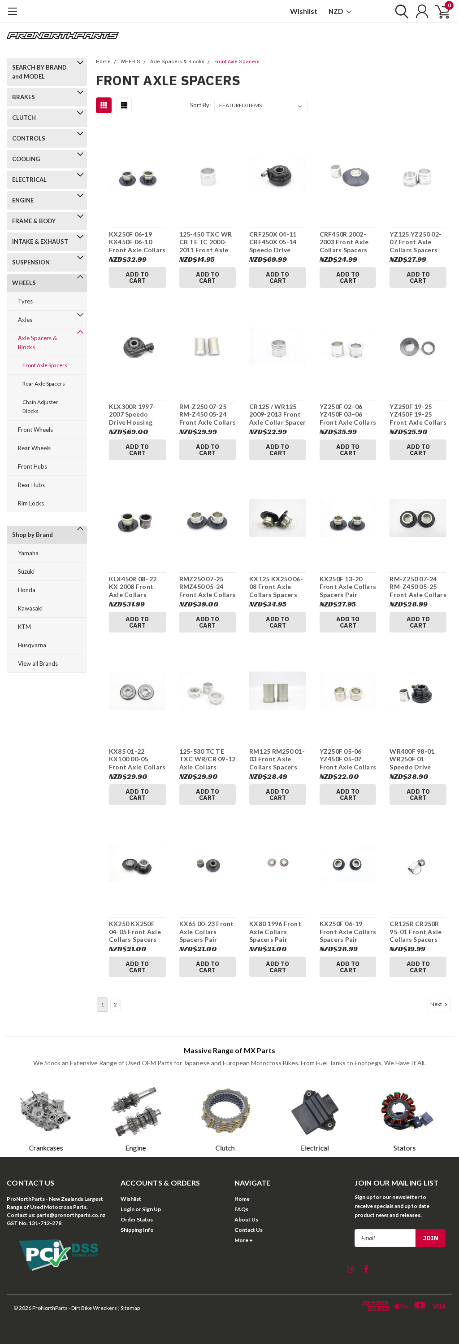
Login (127, 1209)
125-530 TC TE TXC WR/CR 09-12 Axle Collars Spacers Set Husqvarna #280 (207, 759)
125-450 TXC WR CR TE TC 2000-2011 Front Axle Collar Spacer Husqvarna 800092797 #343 (205, 242)
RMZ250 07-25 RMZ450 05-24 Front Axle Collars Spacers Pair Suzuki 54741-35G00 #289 (207, 587)
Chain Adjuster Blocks (40, 406)
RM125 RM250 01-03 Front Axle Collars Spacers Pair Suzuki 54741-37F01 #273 (277, 759)
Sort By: (200, 105)
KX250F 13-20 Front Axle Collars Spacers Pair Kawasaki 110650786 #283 (348, 587)
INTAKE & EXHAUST (40, 241)
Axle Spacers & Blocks (37, 342)
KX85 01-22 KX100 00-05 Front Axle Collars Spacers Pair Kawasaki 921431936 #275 (137, 759)
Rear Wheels (34, 448)
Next (436, 1004)
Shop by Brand (32, 534)
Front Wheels (35, 429)
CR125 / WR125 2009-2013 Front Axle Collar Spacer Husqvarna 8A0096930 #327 (277, 414)
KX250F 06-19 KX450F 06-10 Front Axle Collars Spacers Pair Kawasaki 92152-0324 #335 (137, 242)
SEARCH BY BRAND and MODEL (39, 72)
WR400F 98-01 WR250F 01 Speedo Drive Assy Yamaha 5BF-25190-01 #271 (417, 759)
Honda (26, 589)
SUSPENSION (31, 262)
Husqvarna (32, 645)
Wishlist (303, 11)
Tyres (25, 301)
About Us (246, 1219)
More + (243, 1240)
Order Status (137, 1219)
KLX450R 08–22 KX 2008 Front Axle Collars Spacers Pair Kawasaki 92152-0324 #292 (135, 587)
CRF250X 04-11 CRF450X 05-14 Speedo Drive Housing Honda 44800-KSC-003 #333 (273, 242)
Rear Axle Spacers (43, 383)
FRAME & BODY (34, 220)
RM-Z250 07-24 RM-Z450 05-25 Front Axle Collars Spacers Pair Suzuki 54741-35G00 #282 (418, 587)
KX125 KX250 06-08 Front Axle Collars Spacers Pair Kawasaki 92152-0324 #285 (276, 587)
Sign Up (151, 1209)
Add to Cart (137, 277)
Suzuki (26, 571)
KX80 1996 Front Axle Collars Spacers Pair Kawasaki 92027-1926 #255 (275, 932)
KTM (24, 626)
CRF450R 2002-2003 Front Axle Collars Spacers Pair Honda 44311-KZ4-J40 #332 (344, 242)
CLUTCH (24, 117)
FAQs (241, 1209)
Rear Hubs (31, 484)
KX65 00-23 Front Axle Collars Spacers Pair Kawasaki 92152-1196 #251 (206, 932)
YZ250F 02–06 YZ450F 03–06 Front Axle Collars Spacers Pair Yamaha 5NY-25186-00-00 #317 (348, 414)
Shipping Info (137, 1229)
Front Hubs (32, 466)
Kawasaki (30, 608)
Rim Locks (31, 503)
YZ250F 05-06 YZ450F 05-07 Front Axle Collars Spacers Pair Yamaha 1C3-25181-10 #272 (348, 759)
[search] (399, 11)
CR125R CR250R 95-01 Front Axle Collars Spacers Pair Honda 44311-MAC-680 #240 (416, 932)
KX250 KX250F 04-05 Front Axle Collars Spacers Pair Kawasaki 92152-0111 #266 (135, 932)
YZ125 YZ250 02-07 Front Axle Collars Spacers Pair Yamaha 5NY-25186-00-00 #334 (417, 242)
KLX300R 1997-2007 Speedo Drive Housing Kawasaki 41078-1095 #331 (135, 414)
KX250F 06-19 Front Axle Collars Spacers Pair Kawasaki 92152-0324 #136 (348, 932)
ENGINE (23, 200)
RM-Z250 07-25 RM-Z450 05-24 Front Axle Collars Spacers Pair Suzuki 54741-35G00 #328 (207, 414)
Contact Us (248, 1229)
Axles (25, 319)
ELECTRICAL (29, 179)
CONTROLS (28, 138)
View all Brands (38, 663)
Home (103, 62)
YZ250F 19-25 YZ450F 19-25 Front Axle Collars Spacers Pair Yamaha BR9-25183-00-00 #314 (418, 414)
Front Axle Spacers (44, 365)
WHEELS (24, 282)
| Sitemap (129, 1307)
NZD (336, 11)
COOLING (26, 159)
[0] (439, 11)
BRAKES (23, 97)
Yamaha (28, 553)
